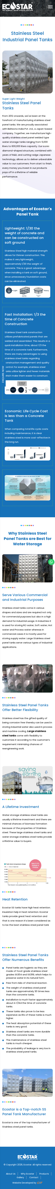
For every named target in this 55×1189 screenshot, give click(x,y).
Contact (33, 1177)
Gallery (20, 1177)
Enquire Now (3, 374)
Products (44, 1173)
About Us (10, 1173)
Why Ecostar (27, 1173)
